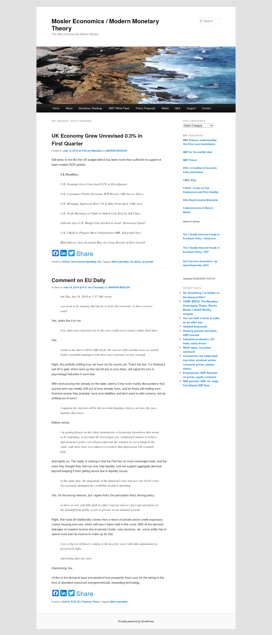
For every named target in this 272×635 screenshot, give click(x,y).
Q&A (177, 108)
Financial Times (91, 601)
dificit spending (120, 261)
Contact (206, 108)
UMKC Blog (189, 180)
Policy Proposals (145, 108)
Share (84, 253)
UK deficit (135, 261)
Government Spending (83, 261)
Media (165, 108)
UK (99, 261)
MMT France (190, 160)
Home (56, 108)
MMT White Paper (119, 108)
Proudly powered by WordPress (136, 621)
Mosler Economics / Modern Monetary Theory (105, 24)
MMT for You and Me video (197, 152)
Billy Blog (188, 200)
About (69, 108)
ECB (73, 601)
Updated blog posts (195, 326)
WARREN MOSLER (116, 150)
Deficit (66, 261)
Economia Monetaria (206, 200)
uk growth (147, 261)
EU (79, 601)
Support (191, 108)
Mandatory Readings (90, 108)
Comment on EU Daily (78, 280)
